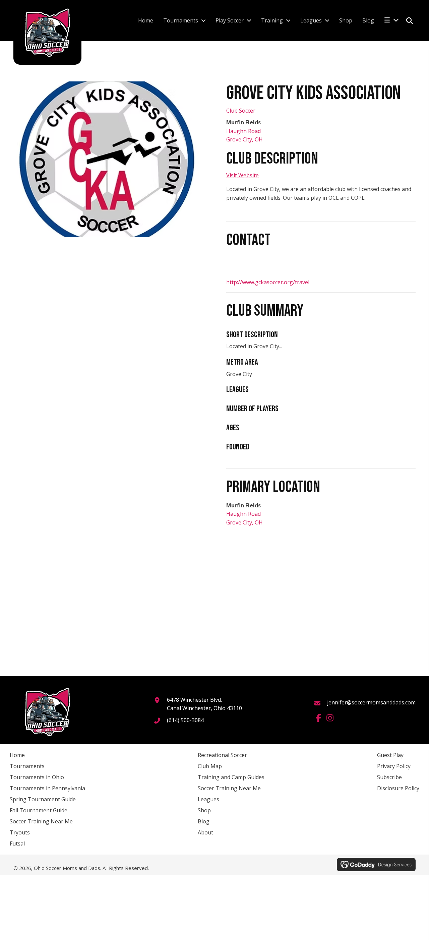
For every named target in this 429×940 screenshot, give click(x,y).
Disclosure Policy (398, 788)
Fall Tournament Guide (38, 810)
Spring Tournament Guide (43, 799)
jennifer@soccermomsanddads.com (371, 702)
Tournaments (27, 766)
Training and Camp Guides (231, 777)
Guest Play (390, 755)
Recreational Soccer (222, 755)
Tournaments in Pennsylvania (47, 788)
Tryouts (20, 832)
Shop (204, 810)
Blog (203, 821)
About (205, 832)
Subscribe (389, 777)
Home (17, 755)
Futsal (17, 843)
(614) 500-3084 (185, 720)
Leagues (208, 799)
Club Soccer (240, 110)
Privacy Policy (394, 766)
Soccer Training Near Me (41, 821)
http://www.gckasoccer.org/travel (267, 282)
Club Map (210, 766)
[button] (318, 718)
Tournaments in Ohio (37, 777)
